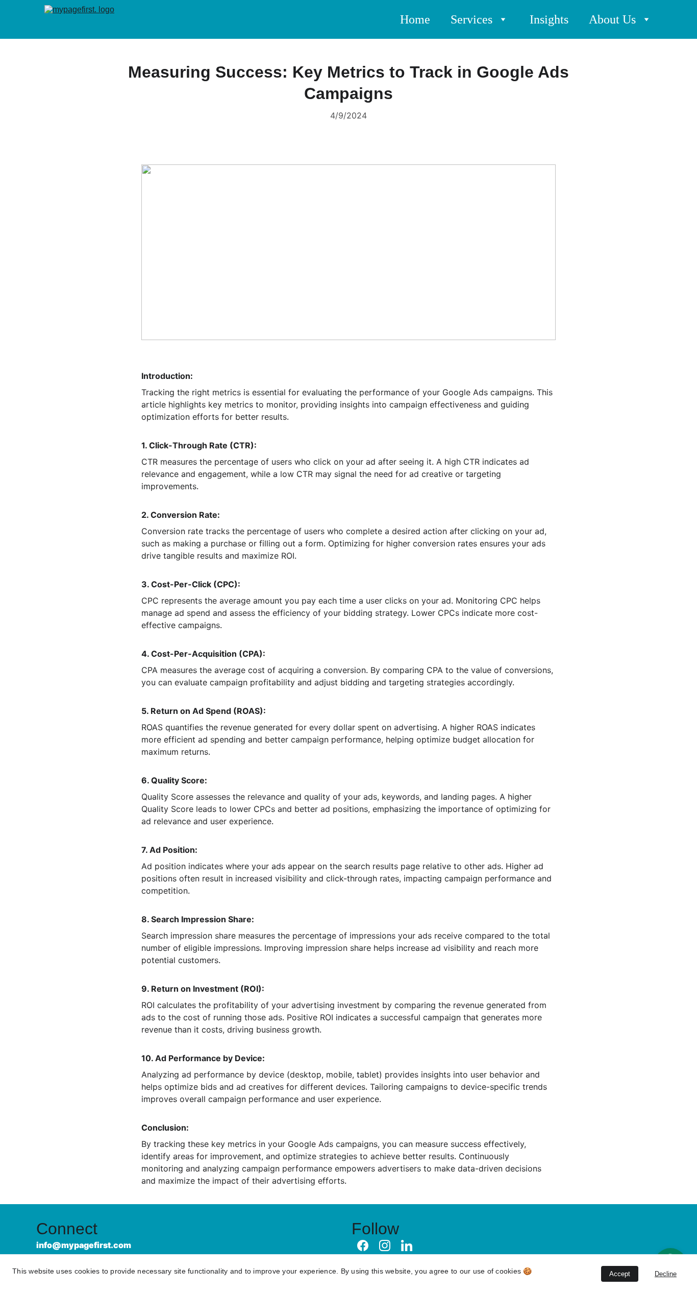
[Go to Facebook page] (362, 1245)
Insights (549, 19)
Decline (666, 1274)
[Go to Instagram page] (384, 1245)
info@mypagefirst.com (83, 1245)
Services (471, 19)
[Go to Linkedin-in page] (406, 1245)
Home (415, 19)
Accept (619, 1274)
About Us (612, 19)
